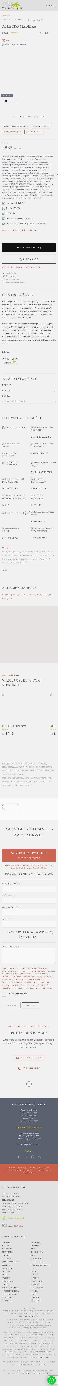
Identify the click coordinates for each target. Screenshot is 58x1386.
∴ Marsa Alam (37, 1262)
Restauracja (38, 521)
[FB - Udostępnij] (39, 33)
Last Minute (15, 1226)
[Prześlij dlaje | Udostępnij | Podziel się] (53, 33)
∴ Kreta (35, 1275)
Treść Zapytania (11, 947)
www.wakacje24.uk (29, 1316)
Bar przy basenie (41, 437)
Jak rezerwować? (15, 1170)
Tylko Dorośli (39, 126)
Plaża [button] (6, 396)
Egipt (33, 1255)
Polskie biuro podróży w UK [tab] (29, 116)
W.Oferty (6, 20)
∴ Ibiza (34, 1291)
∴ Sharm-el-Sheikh (40, 1265)
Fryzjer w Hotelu (41, 472)
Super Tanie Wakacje (12, 1206)
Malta (34, 1294)
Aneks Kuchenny (16, 428)
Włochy (6, 1278)
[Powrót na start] (12, 6)
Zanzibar (35, 1300)
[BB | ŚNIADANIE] (29, 177)
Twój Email (8, 896)
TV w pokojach (39, 538)
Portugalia (21, 20)
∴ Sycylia (7, 1284)
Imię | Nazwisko (11, 884)
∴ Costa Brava (38, 1288)
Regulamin (29, 1173)
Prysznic (36, 505)
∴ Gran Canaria (9, 1294)
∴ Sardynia (7, 1281)
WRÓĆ (8, 15)
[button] (51, 6)
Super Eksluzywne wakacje (15, 1203)
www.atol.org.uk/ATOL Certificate (30, 1357)
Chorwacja (36, 1246)
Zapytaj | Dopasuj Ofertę (29, 247)
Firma (12, 1168)
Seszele (6, 1265)
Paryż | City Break (11, 1262)
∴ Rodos (35, 1278)
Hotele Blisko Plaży (12, 1209)
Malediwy (7, 1249)
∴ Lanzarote (8, 1297)
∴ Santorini (37, 1281)
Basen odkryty (40, 453)
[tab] (7, 40)
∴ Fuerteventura (10, 1291)
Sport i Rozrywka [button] (14, 401)
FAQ (29, 1170)
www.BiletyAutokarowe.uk (36, 1373)
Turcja (5, 1275)
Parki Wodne (8, 1213)
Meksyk (6, 1246)
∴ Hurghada (37, 1258)
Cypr (33, 1249)
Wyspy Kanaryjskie (11, 1288)
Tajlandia (7, 1268)
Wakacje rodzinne (11, 1197)
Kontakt (22, 1168)
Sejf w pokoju (10, 538)
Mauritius (7, 1242)
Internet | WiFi (10, 489)
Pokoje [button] (6, 385)
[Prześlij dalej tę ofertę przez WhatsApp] (46, 33)
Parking (6, 505)
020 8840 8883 (31, 259)
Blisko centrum (11, 132)
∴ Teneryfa (7, 1300)
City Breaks (8, 1200)
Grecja (34, 1268)
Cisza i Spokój (32, 132)
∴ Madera (6, 1258)
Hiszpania (36, 1284)
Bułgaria (35, 1242)
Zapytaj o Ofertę (43, 1170)
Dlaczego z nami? (39, 1168)
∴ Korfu (35, 1271)
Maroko (35, 1297)
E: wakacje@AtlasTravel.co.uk (29, 1144)
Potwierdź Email (11, 908)
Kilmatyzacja (39, 489)
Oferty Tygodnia (10, 1193)
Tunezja (6, 1271)
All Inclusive (16, 1218)
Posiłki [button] (7, 391)
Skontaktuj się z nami (31, 1058)
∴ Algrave (7, 1255)
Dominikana (37, 1252)
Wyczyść (30, 1005)
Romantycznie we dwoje (14, 126)
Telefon (7, 919)
